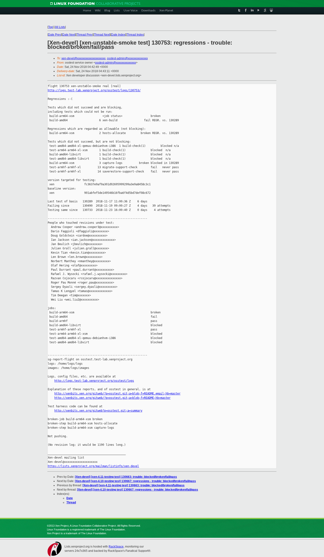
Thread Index (135, 34)
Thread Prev (85, 34)
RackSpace (116, 546)
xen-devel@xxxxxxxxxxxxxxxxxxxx (83, 58)
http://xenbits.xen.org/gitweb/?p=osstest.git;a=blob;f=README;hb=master (112, 397)
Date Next (68, 34)
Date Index (118, 34)
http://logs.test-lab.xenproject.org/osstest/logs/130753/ (94, 90)
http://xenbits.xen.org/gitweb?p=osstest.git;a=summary (98, 410)
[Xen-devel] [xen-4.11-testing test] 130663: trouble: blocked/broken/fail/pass (126, 476)
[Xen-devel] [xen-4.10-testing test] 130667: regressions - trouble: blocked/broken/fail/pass (135, 481)
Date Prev (54, 34)
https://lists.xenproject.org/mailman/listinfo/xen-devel (93, 466)
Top (50, 27)
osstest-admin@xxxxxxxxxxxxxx (127, 58)
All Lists (60, 27)
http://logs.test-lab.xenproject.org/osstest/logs (94, 380)
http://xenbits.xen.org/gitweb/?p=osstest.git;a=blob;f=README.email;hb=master (117, 393)
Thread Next (102, 34)
